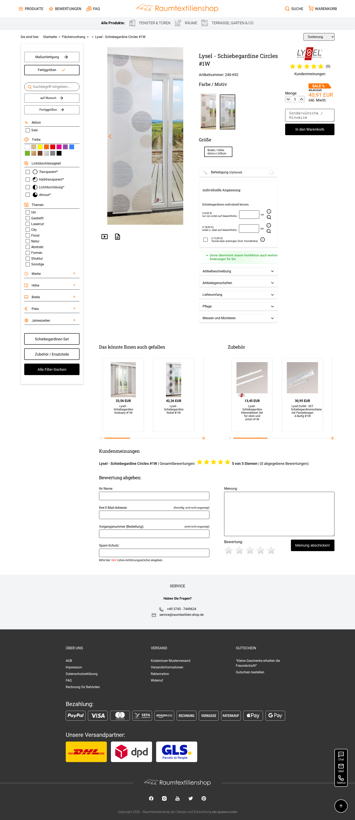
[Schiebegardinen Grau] (52, 153)
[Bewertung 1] (228, 550)
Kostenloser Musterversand (170, 661)
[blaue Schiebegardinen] (71, 146)
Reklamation (160, 674)
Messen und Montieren (219, 318)
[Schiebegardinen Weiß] (27, 146)
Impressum (74, 667)
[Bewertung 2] (239, 550)
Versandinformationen (167, 667)
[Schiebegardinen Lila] (65, 146)
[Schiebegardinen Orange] (46, 146)
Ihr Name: (106, 489)
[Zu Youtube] (177, 799)
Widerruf (157, 680)
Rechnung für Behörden (83, 687)
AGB (69, 661)
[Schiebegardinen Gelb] (40, 146)
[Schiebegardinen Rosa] (58, 146)
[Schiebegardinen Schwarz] (58, 153)
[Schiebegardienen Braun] (40, 153)
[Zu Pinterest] (203, 799)
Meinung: (231, 489)
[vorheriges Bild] (110, 136)
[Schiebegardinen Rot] (52, 146)
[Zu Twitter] (190, 799)
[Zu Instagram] (164, 799)
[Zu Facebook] (151, 799)
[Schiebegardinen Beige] (33, 146)
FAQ (69, 680)
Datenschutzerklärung (82, 674)
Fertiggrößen (47, 70)
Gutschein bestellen (250, 672)
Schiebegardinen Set (52, 339)
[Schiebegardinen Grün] (27, 153)
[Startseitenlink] (177, 8)
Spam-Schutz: (131, 553)
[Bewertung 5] (271, 550)
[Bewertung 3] (250, 550)
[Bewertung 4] (260, 550)
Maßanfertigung (47, 57)
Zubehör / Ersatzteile (52, 354)
